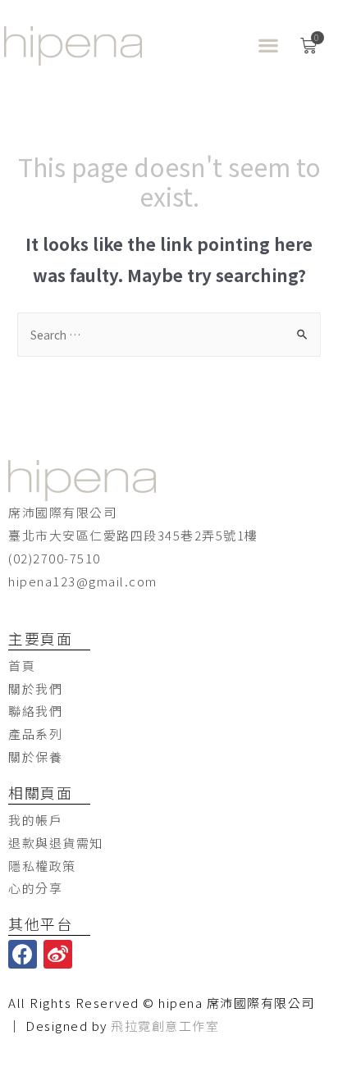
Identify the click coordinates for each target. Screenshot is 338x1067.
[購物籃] (309, 45)
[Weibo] (57, 954)
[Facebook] (22, 954)
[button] (269, 46)
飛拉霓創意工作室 (165, 1025)
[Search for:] (169, 334)
